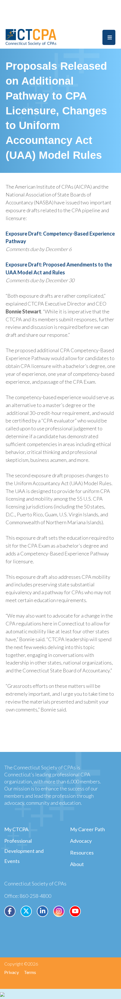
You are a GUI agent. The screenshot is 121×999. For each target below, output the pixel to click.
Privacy (11, 972)
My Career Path (87, 829)
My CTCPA (16, 829)
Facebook (9, 911)
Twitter (26, 911)
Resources (82, 852)
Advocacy (81, 841)
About (77, 864)
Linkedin (42, 911)
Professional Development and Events (24, 851)
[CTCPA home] (31, 36)
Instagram (58, 911)
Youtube (75, 911)
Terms (30, 972)
